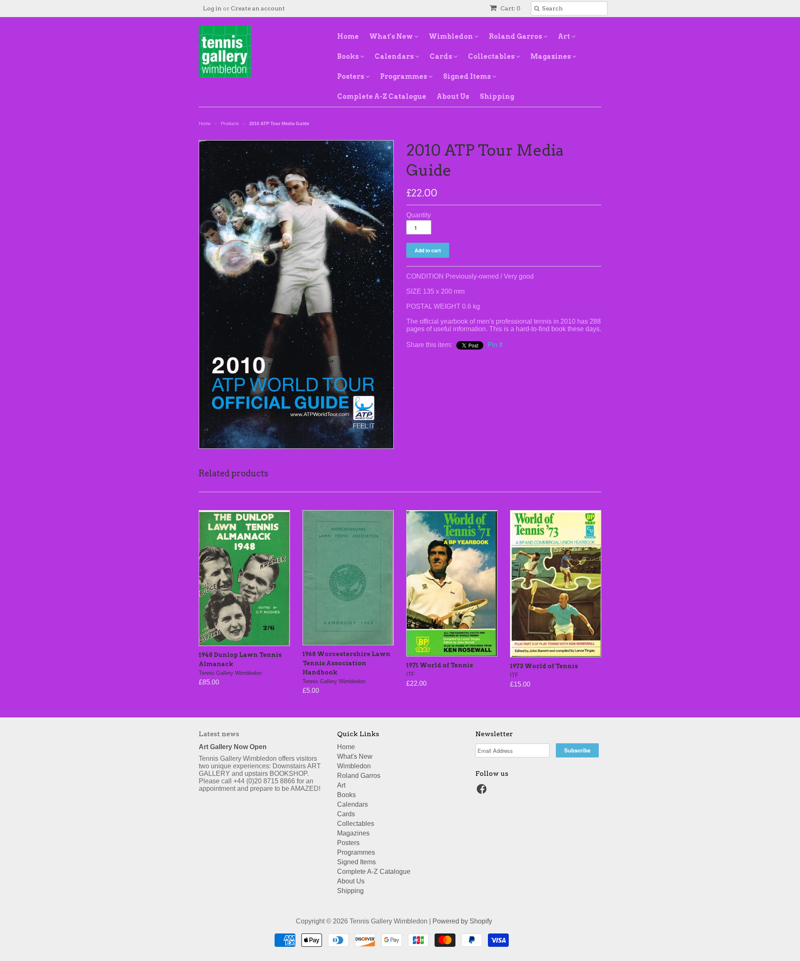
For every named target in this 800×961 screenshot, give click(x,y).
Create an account (258, 8)
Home (348, 36)
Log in (212, 8)
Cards (441, 56)
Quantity (418, 215)
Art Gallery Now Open (233, 746)
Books (348, 56)
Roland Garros (516, 36)
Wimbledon (451, 36)
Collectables (492, 56)
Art (564, 36)
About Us (453, 97)
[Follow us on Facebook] (483, 791)
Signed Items (467, 77)
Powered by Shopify (462, 921)
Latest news (219, 734)
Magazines (551, 56)
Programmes (404, 77)
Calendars (395, 56)
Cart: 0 (509, 8)
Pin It (495, 344)
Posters (351, 77)
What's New (391, 36)
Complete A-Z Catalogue (381, 97)
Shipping (497, 97)
